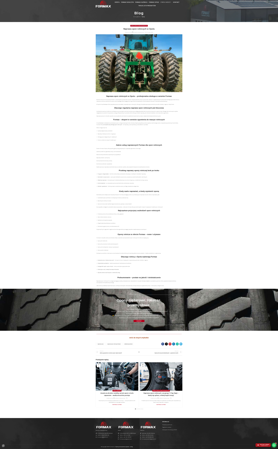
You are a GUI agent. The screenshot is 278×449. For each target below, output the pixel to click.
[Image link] (104, 424)
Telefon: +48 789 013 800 (147, 435)
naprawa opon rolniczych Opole (114, 343)
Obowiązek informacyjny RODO (169, 429)
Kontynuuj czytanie (117, 404)
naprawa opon (101, 343)
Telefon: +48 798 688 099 (148, 437)
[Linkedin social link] (173, 344)
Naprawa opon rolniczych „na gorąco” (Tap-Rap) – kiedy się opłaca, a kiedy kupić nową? (161, 394)
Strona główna (136, 16)
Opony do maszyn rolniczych (140, 25)
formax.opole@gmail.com (126, 439)
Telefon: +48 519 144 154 (125, 435)
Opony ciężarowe (117, 390)
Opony (143, 16)
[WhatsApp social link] (177, 344)
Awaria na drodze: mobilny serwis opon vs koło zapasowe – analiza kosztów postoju (117, 394)
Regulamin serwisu (166, 427)
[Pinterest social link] (170, 344)
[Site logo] (103, 4)
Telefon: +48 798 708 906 (125, 437)
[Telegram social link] (180, 344)
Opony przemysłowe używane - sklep (124, 446)
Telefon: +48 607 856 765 (103, 435)
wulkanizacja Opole (128, 343)
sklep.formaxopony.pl (139, 32)
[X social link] (166, 344)
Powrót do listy (139, 352)
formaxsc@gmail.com (102, 437)
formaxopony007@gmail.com (149, 439)
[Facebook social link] (162, 344)
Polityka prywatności (167, 424)
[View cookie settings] (3, 446)
